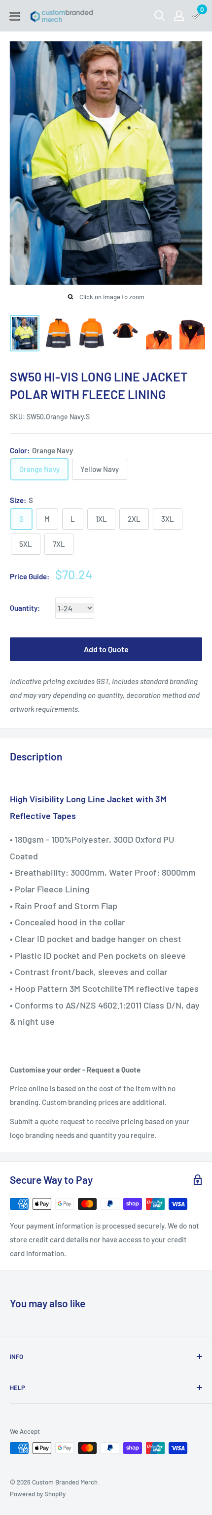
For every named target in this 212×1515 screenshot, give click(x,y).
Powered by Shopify (38, 1494)
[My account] (179, 15)
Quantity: (25, 607)
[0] (196, 16)
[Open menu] (15, 16)
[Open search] (159, 15)
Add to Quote (106, 649)
